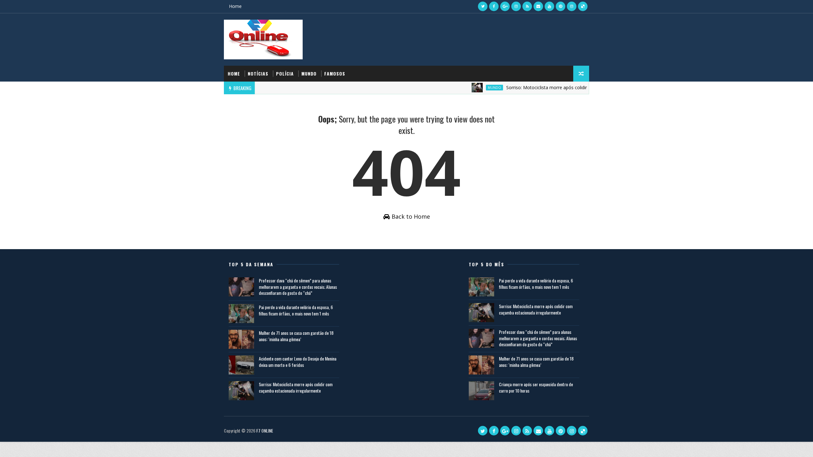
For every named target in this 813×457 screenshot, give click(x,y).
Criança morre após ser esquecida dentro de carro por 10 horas (536, 387)
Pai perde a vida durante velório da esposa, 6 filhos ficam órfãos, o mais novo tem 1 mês (296, 310)
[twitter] (482, 6)
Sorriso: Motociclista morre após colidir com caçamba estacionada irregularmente (581, 87)
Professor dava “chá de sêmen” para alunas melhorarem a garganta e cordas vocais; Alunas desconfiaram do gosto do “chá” (298, 286)
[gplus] (505, 6)
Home (235, 6)
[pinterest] (560, 6)
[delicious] (583, 6)
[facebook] (494, 6)
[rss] (527, 6)
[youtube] (549, 6)
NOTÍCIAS (258, 73)
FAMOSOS (334, 73)
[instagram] (516, 6)
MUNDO (309, 73)
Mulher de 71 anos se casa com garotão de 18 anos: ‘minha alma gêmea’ (296, 335)
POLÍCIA (285, 73)
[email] (538, 6)
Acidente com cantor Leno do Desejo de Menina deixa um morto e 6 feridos (297, 361)
